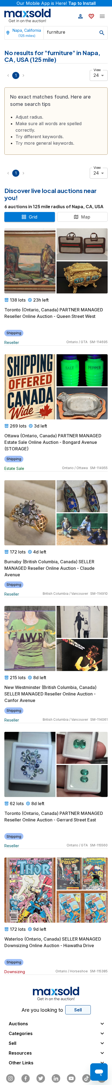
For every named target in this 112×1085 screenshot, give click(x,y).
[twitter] (40, 1078)
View (97, 70)
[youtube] (71, 1078)
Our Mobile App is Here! (56, 3)
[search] (102, 32)
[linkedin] (56, 1078)
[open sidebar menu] (102, 16)
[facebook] (25, 1078)
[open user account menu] (80, 16)
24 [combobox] (96, 75)
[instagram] (10, 1078)
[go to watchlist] (91, 16)
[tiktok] (86, 1078)
